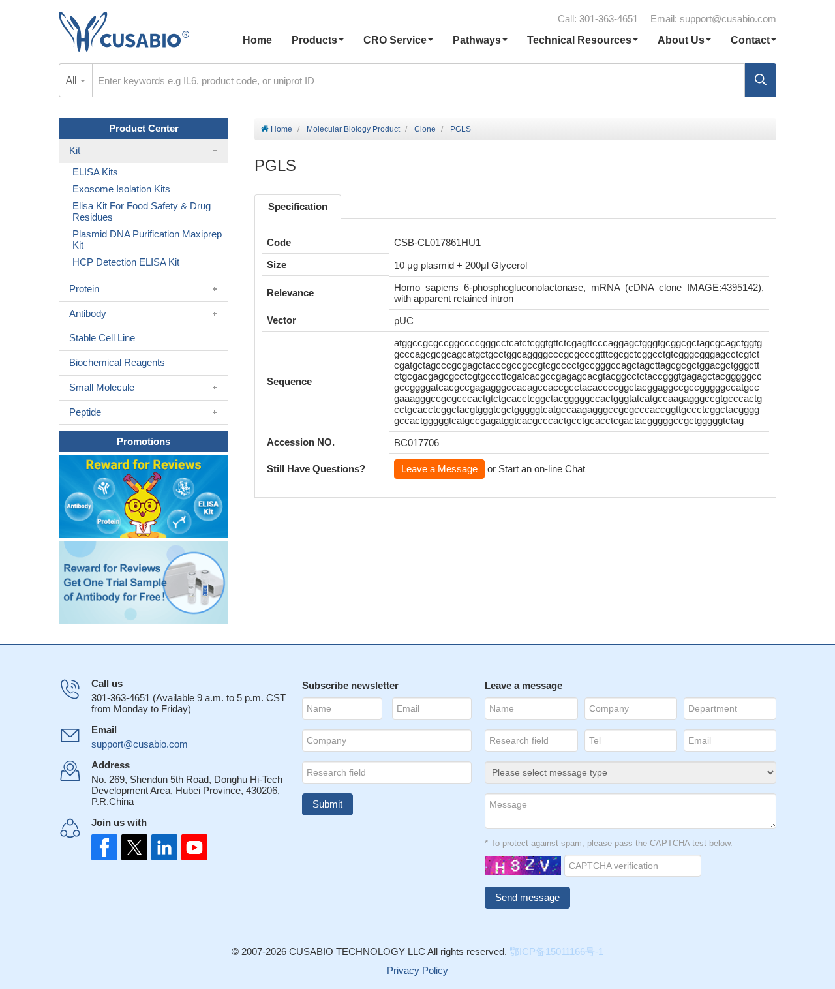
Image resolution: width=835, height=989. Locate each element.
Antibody (87, 313)
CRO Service (395, 40)
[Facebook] (104, 847)
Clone (425, 129)
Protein (84, 288)
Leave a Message (439, 468)
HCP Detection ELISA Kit (125, 261)
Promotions (143, 441)
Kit (74, 150)
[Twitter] (133, 847)
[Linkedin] (162, 847)
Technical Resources (579, 40)
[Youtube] (190, 847)
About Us (681, 40)
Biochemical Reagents (117, 362)
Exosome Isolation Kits (121, 188)
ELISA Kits (95, 171)
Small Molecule (101, 387)
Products (314, 40)
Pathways (477, 40)
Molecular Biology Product (353, 129)
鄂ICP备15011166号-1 (556, 951)
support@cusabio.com (728, 18)
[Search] (760, 80)
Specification (297, 206)
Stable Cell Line (102, 337)
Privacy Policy (417, 970)
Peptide (85, 412)
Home (257, 40)
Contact (750, 40)
